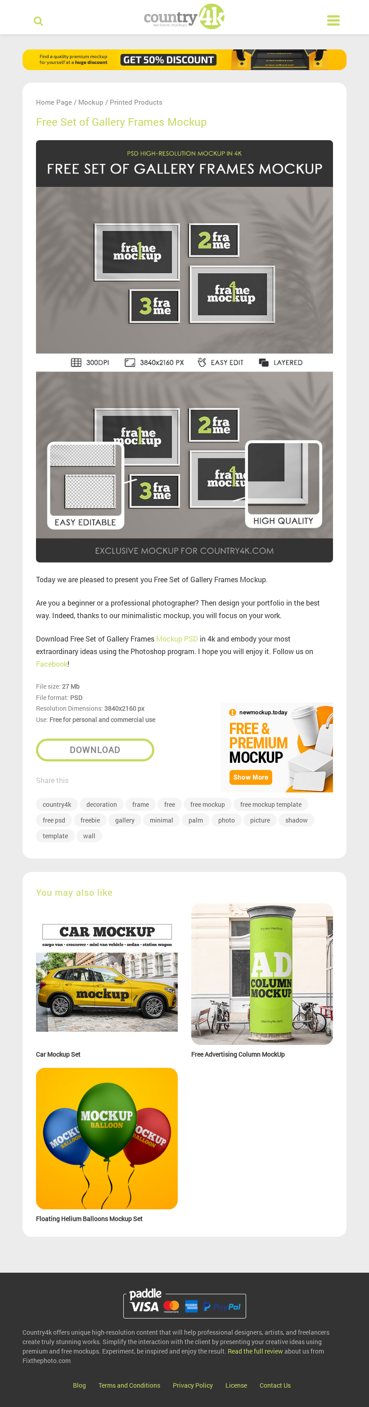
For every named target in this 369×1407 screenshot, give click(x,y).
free (169, 804)
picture (260, 820)
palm (196, 820)
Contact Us (275, 1385)
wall (89, 836)
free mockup (207, 804)
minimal (161, 820)
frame (140, 804)
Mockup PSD (177, 638)
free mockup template (271, 804)
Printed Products (136, 101)
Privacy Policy (193, 1385)
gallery (125, 820)
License (236, 1385)
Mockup (91, 101)
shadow (296, 820)
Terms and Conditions (129, 1385)
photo (226, 820)
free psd (54, 820)
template (55, 836)
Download (95, 749)
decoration (101, 804)
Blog (79, 1385)
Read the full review (255, 1351)
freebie (90, 820)
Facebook (52, 663)
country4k (57, 804)
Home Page (54, 101)
